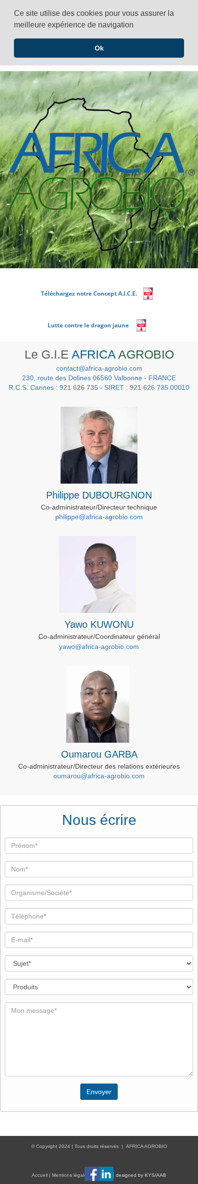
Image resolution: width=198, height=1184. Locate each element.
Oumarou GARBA (99, 754)
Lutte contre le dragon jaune (90, 325)
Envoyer (99, 1092)
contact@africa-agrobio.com (99, 368)
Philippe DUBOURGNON (99, 495)
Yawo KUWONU (99, 624)
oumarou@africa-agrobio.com (99, 776)
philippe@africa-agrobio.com (99, 517)
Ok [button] (99, 48)
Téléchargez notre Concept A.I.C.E (88, 293)
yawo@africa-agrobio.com (99, 646)
